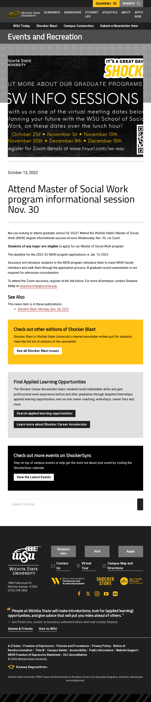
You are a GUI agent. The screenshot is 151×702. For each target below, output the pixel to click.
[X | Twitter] (88, 593)
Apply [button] (131, 551)
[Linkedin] (115, 593)
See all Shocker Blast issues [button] (38, 351)
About (126, 12)
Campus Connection (79, 26)
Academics (52, 12)
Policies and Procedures (72, 645)
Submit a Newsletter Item (119, 26)
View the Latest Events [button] (34, 477)
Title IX (39, 650)
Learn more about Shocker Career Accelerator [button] (52, 424)
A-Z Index (14, 645)
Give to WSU (48, 629)
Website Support (127, 650)
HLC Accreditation (75, 654)
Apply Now (139, 14)
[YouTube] (106, 593)
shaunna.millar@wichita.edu (38, 286)
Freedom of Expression (38, 645)
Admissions (72, 12)
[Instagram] (97, 593)
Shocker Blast (46, 26)
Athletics (109, 12)
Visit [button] (97, 551)
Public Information (101, 650)
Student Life (91, 14)
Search (128, 3)
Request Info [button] (63, 551)
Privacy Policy (101, 645)
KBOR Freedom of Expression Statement (34, 654)
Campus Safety (57, 650)
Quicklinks (103, 3)
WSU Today (21, 26)
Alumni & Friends (20, 629)
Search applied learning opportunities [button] (45, 413)
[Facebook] (79, 593)
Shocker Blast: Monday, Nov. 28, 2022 (43, 309)
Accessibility (78, 650)
